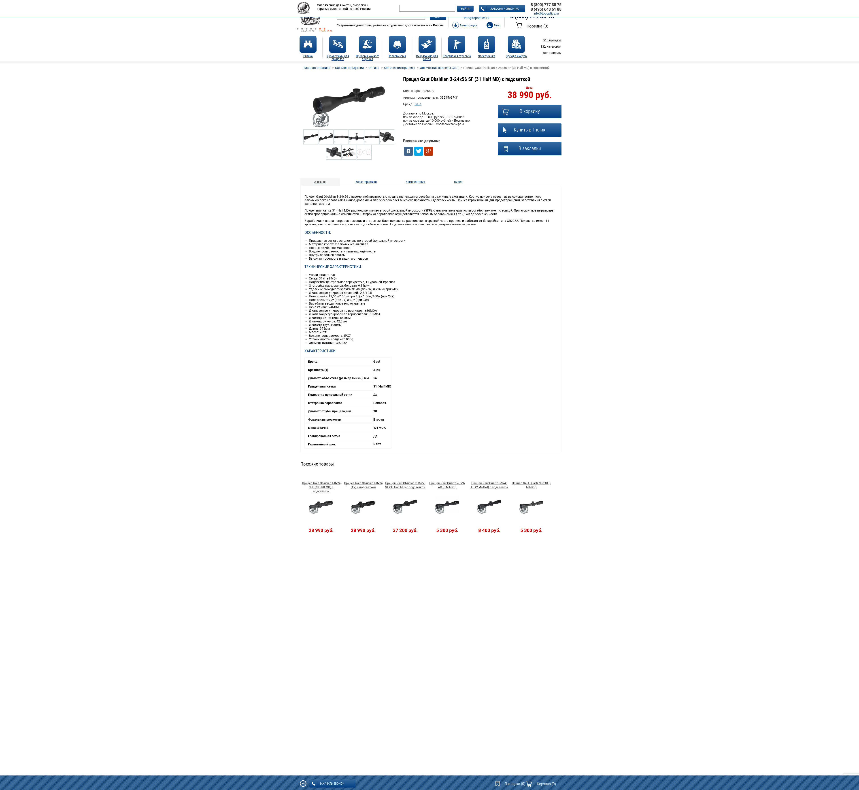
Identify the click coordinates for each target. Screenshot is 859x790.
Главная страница (317, 68)
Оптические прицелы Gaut (439, 68)
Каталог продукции (349, 68)
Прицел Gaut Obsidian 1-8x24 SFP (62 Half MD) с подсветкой (321, 487)
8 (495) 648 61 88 (546, 9)
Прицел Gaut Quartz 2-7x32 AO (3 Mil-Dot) (447, 485)
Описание (320, 182)
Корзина (537, 26)
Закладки (515, 783)
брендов (552, 40)
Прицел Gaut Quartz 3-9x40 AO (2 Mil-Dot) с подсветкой (489, 485)
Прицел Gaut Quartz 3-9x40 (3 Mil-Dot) (531, 485)
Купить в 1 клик (529, 130)
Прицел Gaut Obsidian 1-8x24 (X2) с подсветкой (363, 485)
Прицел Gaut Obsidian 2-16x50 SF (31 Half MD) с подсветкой (405, 485)
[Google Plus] (428, 151)
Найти (465, 8)
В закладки (530, 148)
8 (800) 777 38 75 (546, 4)
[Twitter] (418, 151)
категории (550, 46)
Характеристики (366, 182)
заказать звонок (504, 9)
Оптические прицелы (399, 68)
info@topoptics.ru (476, 18)
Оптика (373, 68)
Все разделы (552, 53)
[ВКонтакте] (408, 151)
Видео (458, 182)
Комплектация (415, 182)
